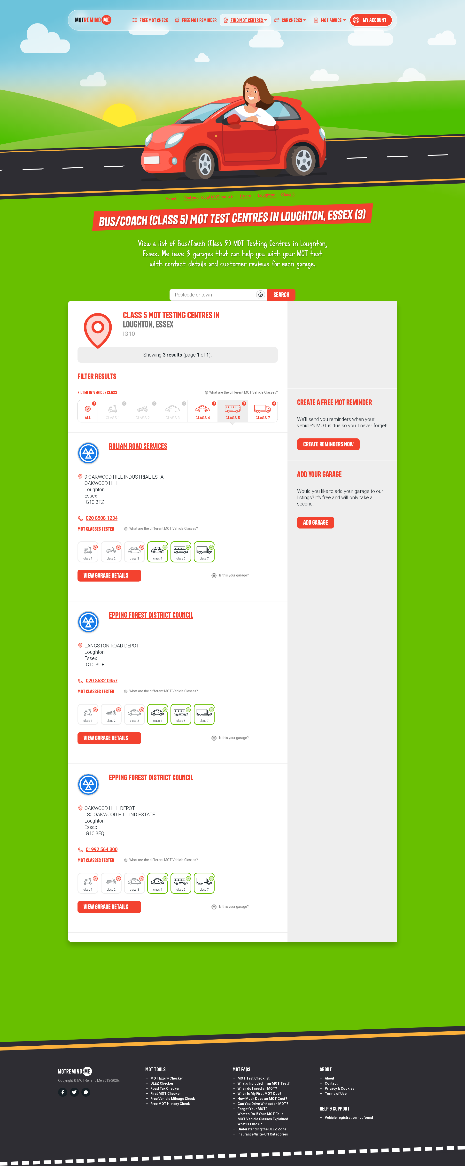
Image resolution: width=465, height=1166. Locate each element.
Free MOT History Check (170, 1104)
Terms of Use (336, 1094)
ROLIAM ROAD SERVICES (138, 446)
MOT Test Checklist (254, 1078)
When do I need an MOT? (257, 1088)
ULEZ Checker (161, 1083)
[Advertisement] (342, 344)
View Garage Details (106, 575)
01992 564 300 (101, 849)
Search (281, 295)
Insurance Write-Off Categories (263, 1134)
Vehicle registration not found (349, 1117)
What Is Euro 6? (250, 1124)
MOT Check (154, 20)
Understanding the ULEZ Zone (262, 1129)
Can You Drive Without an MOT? (263, 1104)
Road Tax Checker (165, 1088)
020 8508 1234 (101, 518)
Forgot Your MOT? (253, 1109)
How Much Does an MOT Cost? (262, 1099)
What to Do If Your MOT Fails (260, 1114)
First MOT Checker (165, 1094)
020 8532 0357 (101, 681)
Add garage (315, 522)
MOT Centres (247, 20)
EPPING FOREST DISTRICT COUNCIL (151, 615)
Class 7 (265, 411)
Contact (331, 1083)
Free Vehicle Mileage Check (172, 1099)
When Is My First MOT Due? (259, 1094)
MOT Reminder (199, 20)
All (90, 411)
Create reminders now (328, 444)
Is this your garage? (234, 575)
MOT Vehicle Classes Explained (263, 1119)
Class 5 (235, 411)
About (329, 1078)
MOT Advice (331, 20)
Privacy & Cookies (339, 1088)
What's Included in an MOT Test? (264, 1083)
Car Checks (292, 20)
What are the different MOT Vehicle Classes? (243, 392)
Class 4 (205, 411)
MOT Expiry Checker (166, 1078)
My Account (374, 20)
